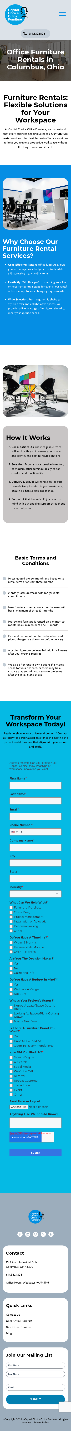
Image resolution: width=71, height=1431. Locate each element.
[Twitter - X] (43, 1234)
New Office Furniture (18, 1327)
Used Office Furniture (19, 1320)
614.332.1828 (36, 33)
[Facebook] (20, 1234)
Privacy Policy (41, 1422)
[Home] (35, 1216)
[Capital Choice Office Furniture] (15, 14)
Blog (9, 1333)
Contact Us (13, 1314)
